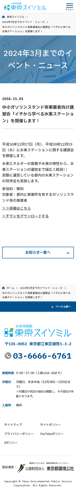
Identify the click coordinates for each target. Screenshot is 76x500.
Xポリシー (11, 443)
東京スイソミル (15, 16)
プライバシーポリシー (19, 434)
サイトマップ (13, 425)
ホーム (10, 288)
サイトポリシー (50, 425)
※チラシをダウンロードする (25, 216)
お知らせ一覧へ (37, 252)
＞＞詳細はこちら (16, 208)
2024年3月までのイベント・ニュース (23, 22)
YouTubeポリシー (52, 434)
